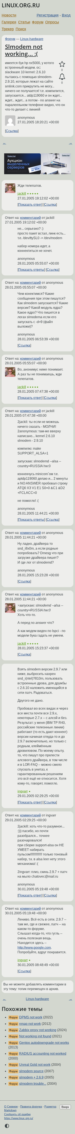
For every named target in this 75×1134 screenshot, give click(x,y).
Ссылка (12, 131)
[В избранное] (62, 64)
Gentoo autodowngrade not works (44, 1042)
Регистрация (48, 15)
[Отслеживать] (62, 77)
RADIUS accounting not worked (42, 1053)
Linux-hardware (31, 39)
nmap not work (30, 1024)
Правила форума (31, 1106)
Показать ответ (30, 204)
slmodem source (31, 1071)
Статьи (24, 22)
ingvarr (23, 791)
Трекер (8, 29)
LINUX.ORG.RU (21, 5)
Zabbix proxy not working (37, 1030)
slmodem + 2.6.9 (31, 1077)
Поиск (21, 29)
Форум (37, 22)
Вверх (65, 1107)
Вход (66, 15)
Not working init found (35, 1036)
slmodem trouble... (32, 1083)
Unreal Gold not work (34, 1064)
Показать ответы (31, 269)
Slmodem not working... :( (23, 50)
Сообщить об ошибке (17, 1114)
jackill (22, 193)
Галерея (9, 22)
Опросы (52, 22)
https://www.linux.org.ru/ (18, 1118)
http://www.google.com (34, 947)
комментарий (30, 217)
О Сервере (11, 1106)
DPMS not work (30, 1017)
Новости (9, 15)
